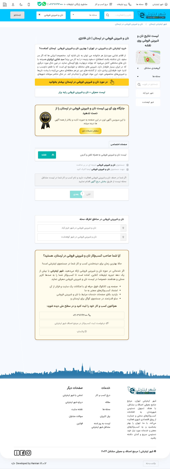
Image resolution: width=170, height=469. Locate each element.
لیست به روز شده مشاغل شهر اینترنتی (100, 425)
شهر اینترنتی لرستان (157, 24)
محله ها (106, 409)
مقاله (107, 402)
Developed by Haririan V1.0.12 (30, 463)
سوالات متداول (76, 416)
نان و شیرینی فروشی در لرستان (129, 24)
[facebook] (23, 453)
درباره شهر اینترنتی (74, 402)
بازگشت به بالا (151, 463)
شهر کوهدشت (148, 102)
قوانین (80, 423)
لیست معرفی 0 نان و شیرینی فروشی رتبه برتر (81, 92)
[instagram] (28, 453)
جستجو (17, 15)
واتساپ (80, 331)
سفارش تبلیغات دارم (90, 130)
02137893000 (56, 4)
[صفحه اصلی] (153, 15)
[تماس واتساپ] (44, 4)
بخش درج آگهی (98, 181)
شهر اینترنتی (159, 4)
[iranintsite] (17, 453)
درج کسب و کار (102, 395)
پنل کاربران (105, 416)
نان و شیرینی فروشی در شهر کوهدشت (79, 237)
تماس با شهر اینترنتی (73, 395)
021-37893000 (80, 315)
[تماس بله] (40, 4)
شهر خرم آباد (148, 93)
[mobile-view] (29, 4)
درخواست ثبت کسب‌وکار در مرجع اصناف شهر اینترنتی (80, 323)
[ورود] (13, 4)
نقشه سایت (77, 409)
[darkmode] (21, 4)
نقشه (44, 155)
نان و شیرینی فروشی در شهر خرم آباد (79, 228)
